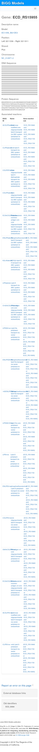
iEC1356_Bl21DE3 (10, 32)
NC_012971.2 (8, 58)
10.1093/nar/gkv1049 (22, 735)
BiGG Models (13, 2)
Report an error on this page (17, 685)
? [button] (32, 685)
